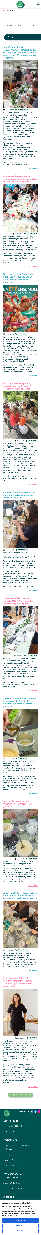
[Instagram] (39, 1111)
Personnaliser (20, 1226)
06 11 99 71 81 (9, 1132)
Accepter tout (20, 1220)
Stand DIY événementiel (12, 1189)
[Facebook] (35, 1111)
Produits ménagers (11, 1160)
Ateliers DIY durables (11, 1183)
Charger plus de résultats (20, 1095)
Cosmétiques (8, 1166)
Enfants (6, 1155)
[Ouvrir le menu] (38, 4)
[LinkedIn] (32, 1111)
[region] (20, 1217)
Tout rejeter (20, 1231)
